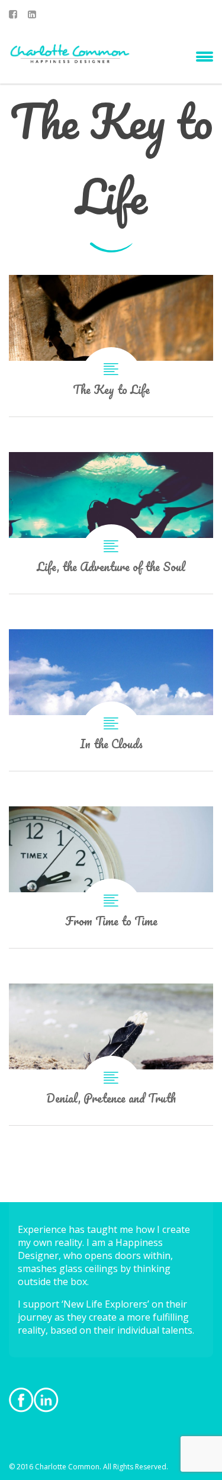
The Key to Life (111, 346)
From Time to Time (111, 877)
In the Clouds (111, 700)
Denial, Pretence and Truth (111, 1054)
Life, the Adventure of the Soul (111, 523)
